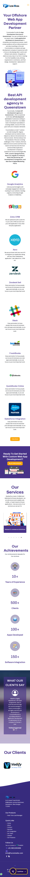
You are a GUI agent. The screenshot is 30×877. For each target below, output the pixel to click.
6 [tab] (21, 537)
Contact (9, 827)
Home (9, 823)
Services (9, 829)
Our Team (10, 833)
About (9, 825)
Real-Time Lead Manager (14, 815)
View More (15, 439)
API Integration (11, 831)
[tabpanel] (15, 522)
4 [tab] (16, 537)
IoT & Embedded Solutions (15, 529)
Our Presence (11, 837)
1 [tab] (9, 537)
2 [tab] (11, 537)
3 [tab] (14, 537)
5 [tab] (19, 537)
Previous (1, 764)
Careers (9, 835)
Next (29, 764)
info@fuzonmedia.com (14, 853)
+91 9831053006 (14, 848)
